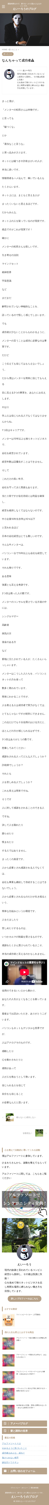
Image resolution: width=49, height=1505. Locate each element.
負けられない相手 (10, 1457)
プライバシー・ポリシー (19, 1488)
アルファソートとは (11, 1443)
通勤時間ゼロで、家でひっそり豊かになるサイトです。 (24, 1493)
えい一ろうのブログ (24, 8)
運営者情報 (34, 1488)
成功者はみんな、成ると (13, 1453)
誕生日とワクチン (10, 1462)
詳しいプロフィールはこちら (24, 1298)
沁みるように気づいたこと (14, 1448)
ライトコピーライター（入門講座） (28, 1315)
